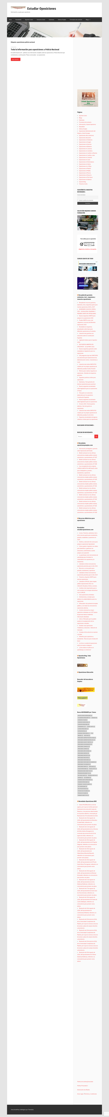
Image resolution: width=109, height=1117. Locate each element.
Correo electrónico (81, 195)
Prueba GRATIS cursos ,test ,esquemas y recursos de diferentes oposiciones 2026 (86, 322)
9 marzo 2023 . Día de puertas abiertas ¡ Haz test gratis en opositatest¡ (86, 406)
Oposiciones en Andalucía (85, 140)
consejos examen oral (84, 722)
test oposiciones (82, 786)
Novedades (18, 19)
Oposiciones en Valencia (85, 179)
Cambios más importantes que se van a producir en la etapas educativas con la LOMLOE (87, 590)
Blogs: (80, 118)
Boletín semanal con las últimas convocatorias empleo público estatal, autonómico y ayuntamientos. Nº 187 (87, 455)
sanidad (80, 777)
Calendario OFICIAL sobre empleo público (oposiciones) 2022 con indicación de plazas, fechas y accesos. (87, 584)
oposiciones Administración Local (86, 739)
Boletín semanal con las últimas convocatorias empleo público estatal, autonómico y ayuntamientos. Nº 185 (87, 477)
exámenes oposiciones (84, 733)
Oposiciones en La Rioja (85, 166)
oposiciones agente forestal (85, 742)
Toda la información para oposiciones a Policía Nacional (35, 49)
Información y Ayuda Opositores (87, 124)
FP (92, 733)
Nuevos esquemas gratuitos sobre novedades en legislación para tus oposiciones (87, 351)
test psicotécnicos (83, 788)
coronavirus (82, 726)
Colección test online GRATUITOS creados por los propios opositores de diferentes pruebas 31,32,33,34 (87, 413)
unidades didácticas (83, 795)
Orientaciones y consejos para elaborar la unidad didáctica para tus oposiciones (87, 599)
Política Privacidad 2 (82, 1085)
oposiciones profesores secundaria (87, 762)
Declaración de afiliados (83, 1089)
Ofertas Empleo (62, 19)
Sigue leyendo (15, 59)
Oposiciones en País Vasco (86, 177)
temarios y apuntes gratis (85, 784)
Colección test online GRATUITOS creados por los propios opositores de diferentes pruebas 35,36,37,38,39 (87, 366)
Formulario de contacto (76, 19)
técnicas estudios (83, 793)
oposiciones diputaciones (84, 751)
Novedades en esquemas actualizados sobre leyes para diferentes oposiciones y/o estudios (86, 329)
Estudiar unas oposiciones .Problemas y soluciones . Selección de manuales (87, 628)
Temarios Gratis (41, 19)
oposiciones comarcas (84, 746)
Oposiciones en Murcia (85, 173)
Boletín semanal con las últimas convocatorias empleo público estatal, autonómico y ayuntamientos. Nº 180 (87, 510)
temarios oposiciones (83, 782)
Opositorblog (82, 181)
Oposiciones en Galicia (85, 164)
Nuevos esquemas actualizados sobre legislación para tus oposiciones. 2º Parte (87, 388)
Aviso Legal (80, 1094)
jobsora (80, 735)
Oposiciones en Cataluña (85, 157)
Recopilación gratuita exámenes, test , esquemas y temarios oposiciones (86, 297)
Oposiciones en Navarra (85, 175)
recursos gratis (82, 775)
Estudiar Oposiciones (41, 9)
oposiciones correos (83, 748)
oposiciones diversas (83, 753)
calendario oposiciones (84, 717)
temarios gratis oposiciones (85, 779)
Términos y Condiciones (90, 1094)
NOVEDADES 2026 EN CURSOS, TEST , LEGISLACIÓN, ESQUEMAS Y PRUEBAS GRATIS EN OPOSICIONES (86, 311)
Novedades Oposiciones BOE (88, 801)
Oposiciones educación (85, 137)
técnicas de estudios (84, 790)
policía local (93, 768)
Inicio (10, 19)
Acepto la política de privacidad (86, 200)
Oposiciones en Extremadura (86, 162)
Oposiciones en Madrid (85, 168)
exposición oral (82, 731)
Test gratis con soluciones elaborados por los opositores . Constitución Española (85, 395)
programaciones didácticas (85, 771)
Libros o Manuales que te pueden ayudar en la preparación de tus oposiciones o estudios (86, 621)
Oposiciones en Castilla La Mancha (88, 153)
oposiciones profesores (84, 759)
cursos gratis (91, 726)
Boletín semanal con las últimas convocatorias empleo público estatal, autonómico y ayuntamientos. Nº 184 (87, 484)
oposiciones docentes (84, 755)
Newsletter (82, 126)
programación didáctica (84, 773)
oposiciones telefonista (84, 764)
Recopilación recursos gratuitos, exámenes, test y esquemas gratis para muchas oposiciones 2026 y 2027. (87, 305)
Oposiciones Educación (86, 672)
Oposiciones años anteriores (86, 135)
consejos (94, 717)
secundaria (87, 777)
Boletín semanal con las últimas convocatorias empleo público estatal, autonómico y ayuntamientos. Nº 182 (87, 497)
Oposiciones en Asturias (85, 144)
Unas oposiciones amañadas (86, 594)
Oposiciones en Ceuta (84, 159)
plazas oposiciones (83, 768)
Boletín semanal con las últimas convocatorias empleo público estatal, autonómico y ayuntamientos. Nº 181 (87, 504)
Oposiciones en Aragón (85, 142)
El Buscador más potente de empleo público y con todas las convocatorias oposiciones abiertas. (87, 606)
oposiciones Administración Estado (87, 737)
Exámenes (51, 19)
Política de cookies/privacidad (85, 1081)
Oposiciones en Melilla (85, 170)
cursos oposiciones (83, 728)
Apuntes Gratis (29, 19)
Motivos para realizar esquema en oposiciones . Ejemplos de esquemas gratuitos (87, 373)
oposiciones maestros (83, 757)
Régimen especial (92, 775)
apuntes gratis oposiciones (85, 715)
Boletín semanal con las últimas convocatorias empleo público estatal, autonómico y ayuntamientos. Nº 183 (87, 490)
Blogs (87, 19)
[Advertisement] (87, 63)
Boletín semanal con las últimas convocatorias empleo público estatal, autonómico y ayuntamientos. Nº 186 (87, 462)
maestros (87, 735)
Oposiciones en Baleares (85, 146)
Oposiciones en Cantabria (85, 151)
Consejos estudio (82, 719)
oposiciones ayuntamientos (85, 744)
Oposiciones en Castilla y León (87, 155)
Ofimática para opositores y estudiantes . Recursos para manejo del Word (87, 639)
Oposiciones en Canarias (85, 148)
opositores (92, 766)
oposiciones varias (83, 766)
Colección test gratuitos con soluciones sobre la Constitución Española (85, 336)
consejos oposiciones (83, 724)
